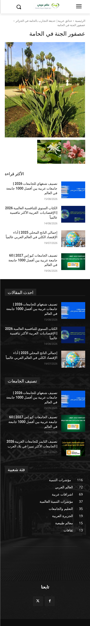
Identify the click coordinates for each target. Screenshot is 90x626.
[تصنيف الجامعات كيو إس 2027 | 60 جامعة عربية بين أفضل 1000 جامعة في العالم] (73, 261)
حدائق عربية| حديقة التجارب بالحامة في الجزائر (44, 21)
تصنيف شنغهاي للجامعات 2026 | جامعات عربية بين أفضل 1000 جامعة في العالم (31, 188)
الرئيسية (80, 21)
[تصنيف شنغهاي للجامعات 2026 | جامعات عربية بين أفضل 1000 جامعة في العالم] (73, 189)
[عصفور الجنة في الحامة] (45, 89)
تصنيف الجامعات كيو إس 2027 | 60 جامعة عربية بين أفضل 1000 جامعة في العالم (32, 260)
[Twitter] (37, 601)
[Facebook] (49, 601)
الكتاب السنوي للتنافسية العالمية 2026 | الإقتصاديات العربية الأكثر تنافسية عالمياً (31, 212)
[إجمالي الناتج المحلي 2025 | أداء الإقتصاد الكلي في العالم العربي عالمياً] (73, 238)
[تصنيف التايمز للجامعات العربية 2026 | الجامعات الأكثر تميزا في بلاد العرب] (73, 447)
